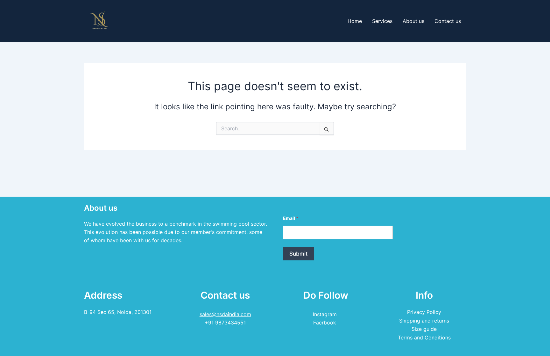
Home (355, 21)
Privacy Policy (424, 312)
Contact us (447, 21)
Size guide (424, 329)
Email (290, 218)
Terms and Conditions (424, 337)
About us (413, 21)
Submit (298, 254)
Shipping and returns (424, 320)
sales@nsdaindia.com (225, 314)
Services (382, 21)
